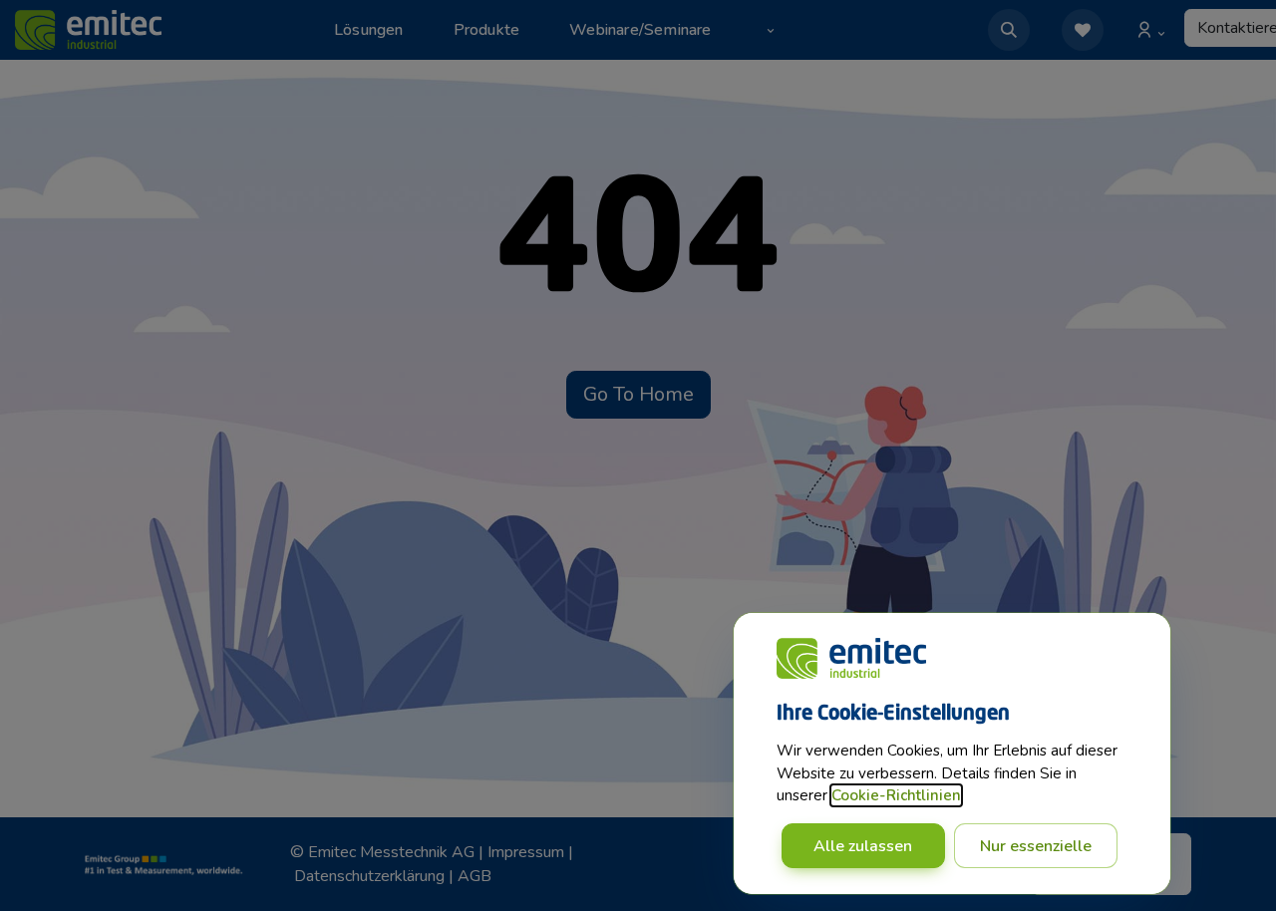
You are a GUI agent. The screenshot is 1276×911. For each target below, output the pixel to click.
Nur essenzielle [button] (1036, 846)
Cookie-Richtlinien (896, 795)
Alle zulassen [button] (862, 846)
